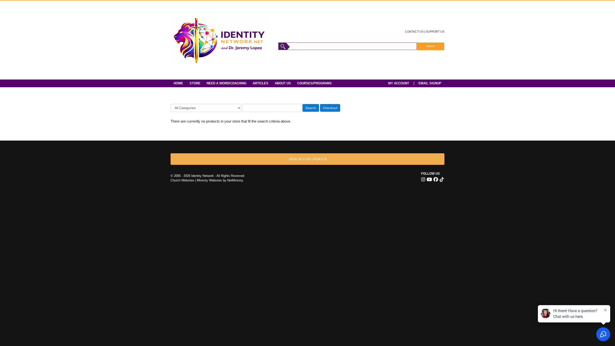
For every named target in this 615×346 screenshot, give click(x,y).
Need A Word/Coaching (226, 83)
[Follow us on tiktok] (442, 179)
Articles (260, 83)
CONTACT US (414, 31)
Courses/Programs (314, 83)
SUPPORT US (435, 31)
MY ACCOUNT (398, 83)
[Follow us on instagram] (423, 179)
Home (178, 83)
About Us (283, 83)
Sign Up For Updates (308, 159)
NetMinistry (235, 180)
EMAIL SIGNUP (429, 83)
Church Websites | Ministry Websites (197, 180)
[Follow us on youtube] (429, 179)
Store (195, 83)
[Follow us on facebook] (435, 179)
